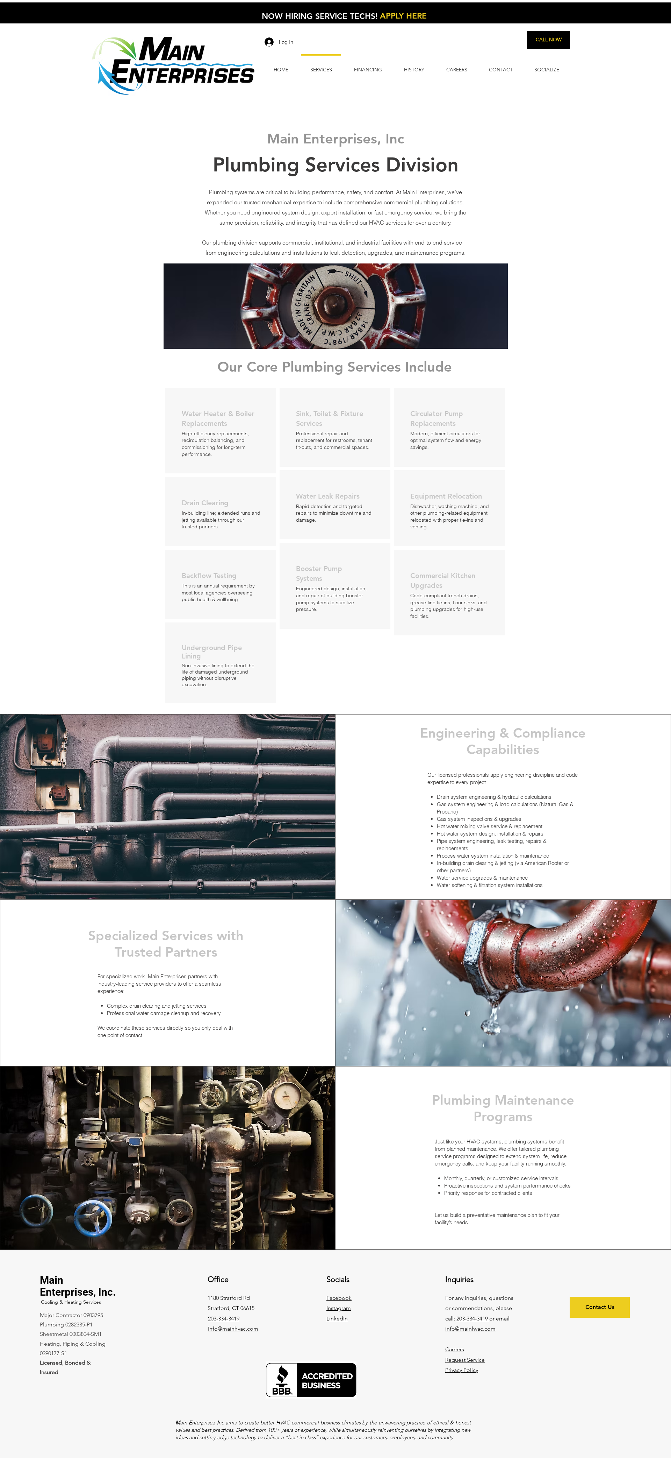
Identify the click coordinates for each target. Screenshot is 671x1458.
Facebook (339, 1298)
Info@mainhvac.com (233, 1328)
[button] (461, 1370)
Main (51, 1280)
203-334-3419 (472, 1318)
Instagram (338, 1308)
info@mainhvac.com (470, 1328)
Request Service (465, 1360)
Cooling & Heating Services (71, 1302)
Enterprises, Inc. (78, 1292)
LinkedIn (337, 1318)
